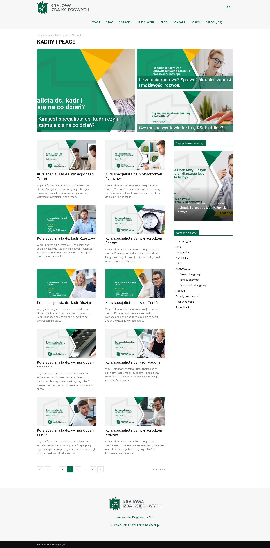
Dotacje (124, 22)
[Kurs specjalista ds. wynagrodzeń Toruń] (66, 155)
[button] (228, 7)
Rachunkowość (185, 301)
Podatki (180, 290)
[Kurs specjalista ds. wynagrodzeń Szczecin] (66, 343)
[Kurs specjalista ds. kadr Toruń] (135, 283)
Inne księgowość (189, 279)
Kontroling (182, 257)
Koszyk (196, 22)
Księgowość (183, 268)
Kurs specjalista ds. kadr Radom (132, 362)
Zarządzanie (183, 307)
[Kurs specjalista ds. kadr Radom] (135, 343)
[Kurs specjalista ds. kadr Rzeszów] (66, 219)
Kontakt (179, 22)
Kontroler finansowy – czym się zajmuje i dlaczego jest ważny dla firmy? (202, 207)
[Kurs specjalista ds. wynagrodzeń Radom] (135, 219)
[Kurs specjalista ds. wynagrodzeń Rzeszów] (135, 155)
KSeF (179, 263)
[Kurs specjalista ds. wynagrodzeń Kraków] (135, 411)
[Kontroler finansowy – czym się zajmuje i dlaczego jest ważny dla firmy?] (203, 186)
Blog (164, 22)
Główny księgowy (190, 274)
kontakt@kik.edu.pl (148, 525)
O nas (109, 22)
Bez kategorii (183, 241)
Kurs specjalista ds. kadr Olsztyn (64, 302)
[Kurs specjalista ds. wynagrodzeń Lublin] (66, 411)
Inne (178, 246)
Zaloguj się (214, 22)
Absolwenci (146, 22)
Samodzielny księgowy (193, 285)
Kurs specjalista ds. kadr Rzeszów (66, 238)
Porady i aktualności (188, 296)
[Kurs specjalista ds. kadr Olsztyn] (66, 283)
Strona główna (44, 35)
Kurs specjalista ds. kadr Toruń (131, 302)
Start (96, 22)
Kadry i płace (62, 35)
